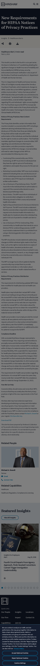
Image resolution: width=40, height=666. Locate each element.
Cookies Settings (20, 663)
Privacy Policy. (19, 648)
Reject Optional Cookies (20, 658)
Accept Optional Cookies (20, 653)
